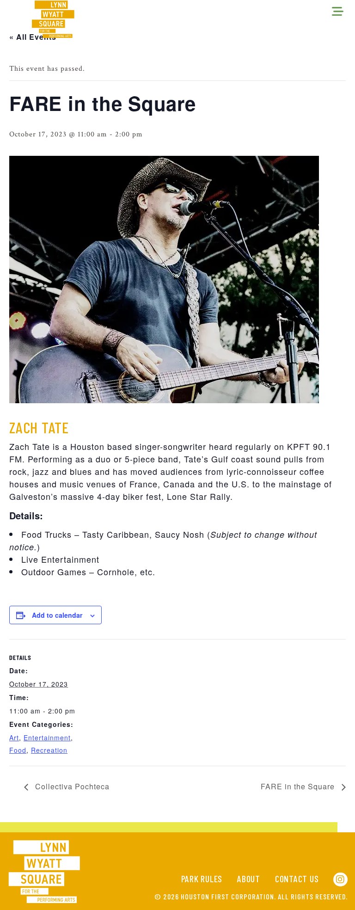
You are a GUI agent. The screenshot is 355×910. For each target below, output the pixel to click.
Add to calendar (57, 615)
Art (14, 737)
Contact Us (297, 878)
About (248, 878)
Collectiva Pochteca (71, 786)
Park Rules (202, 878)
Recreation (49, 750)
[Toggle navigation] (337, 12)
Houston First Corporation (227, 896)
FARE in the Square (299, 786)
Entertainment (47, 737)
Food (17, 750)
